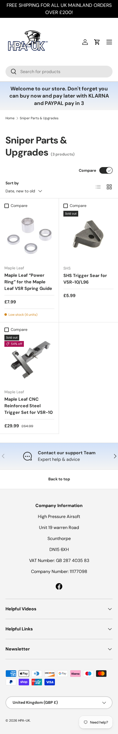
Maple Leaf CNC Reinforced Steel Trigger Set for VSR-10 (28, 405)
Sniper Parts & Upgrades (39, 118)
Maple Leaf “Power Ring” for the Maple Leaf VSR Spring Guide (28, 281)
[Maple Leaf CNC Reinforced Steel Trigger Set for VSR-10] (29, 360)
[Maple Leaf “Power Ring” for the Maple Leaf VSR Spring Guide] (29, 236)
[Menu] (109, 42)
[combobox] (59, 71)
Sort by (12, 183)
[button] (97, 42)
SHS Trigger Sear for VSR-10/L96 (85, 279)
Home (10, 118)
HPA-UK (24, 720)
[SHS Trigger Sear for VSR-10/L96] (88, 236)
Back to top (59, 479)
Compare (87, 170)
